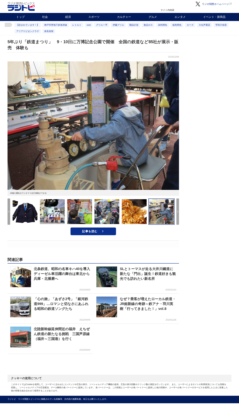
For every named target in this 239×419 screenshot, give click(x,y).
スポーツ (94, 16)
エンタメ (180, 16)
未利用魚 (162, 25)
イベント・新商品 (214, 16)
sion (89, 25)
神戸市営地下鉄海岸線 (55, 25)
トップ (20, 16)
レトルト (76, 25)
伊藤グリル (118, 25)
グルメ (153, 16)
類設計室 (133, 25)
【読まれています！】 (27, 25)
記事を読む (90, 231)
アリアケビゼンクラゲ (27, 31)
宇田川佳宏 (221, 25)
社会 (45, 16)
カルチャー (124, 16)
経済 (68, 16)
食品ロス (148, 25)
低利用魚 (176, 25)
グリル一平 (101, 25)
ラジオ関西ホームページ (215, 4)
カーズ (190, 25)
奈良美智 (48, 31)
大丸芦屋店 (204, 25)
